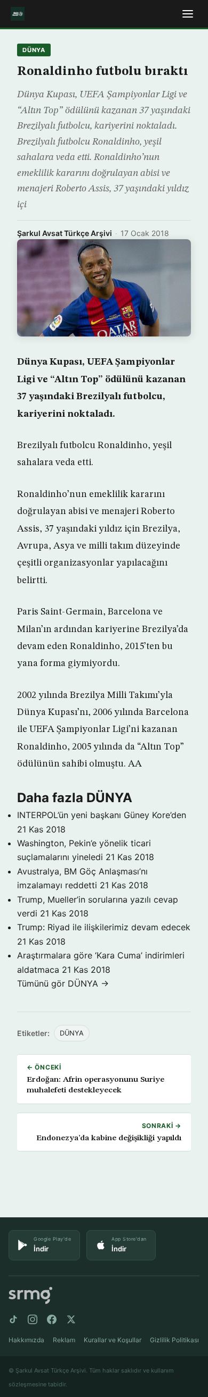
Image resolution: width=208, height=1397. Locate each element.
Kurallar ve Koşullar (112, 1340)
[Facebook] (52, 1319)
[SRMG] (30, 1296)
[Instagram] (32, 1319)
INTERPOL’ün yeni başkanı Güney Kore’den (101, 815)
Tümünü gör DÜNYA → (63, 983)
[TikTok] (13, 1319)
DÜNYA (33, 50)
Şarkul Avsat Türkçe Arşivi (64, 233)
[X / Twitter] (71, 1319)
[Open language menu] (187, 13)
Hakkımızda (26, 1340)
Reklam (64, 1340)
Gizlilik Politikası (174, 1340)
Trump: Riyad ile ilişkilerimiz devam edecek (103, 927)
